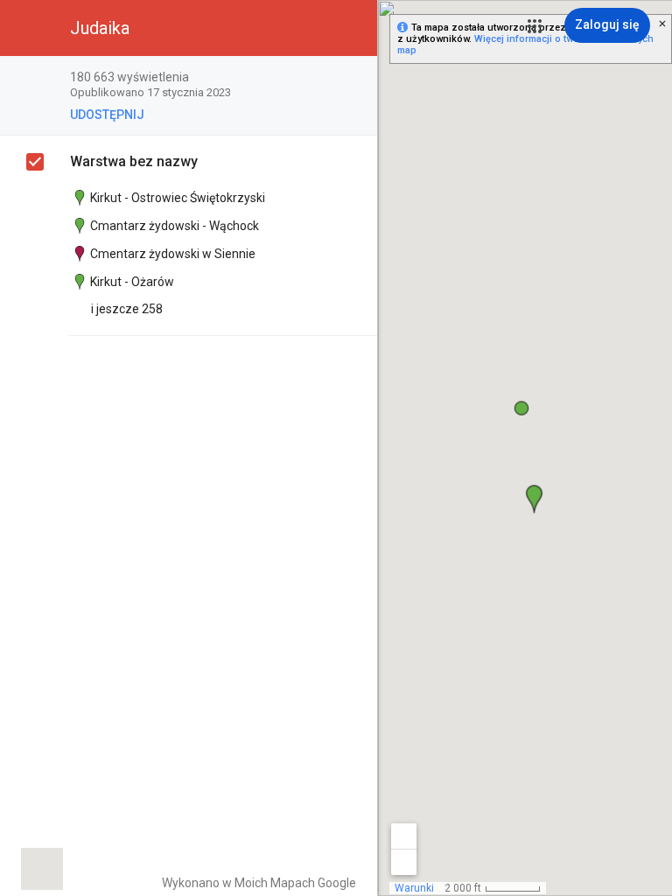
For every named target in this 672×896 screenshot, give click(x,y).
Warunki (414, 888)
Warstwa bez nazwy (134, 161)
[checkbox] (355, 78)
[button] (534, 26)
